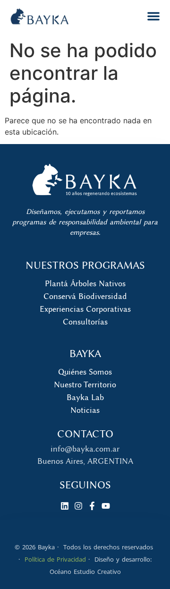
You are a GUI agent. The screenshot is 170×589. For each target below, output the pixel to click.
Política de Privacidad (55, 559)
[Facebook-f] (92, 506)
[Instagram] (78, 506)
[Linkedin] (64, 506)
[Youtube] (106, 506)
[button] (153, 16)
